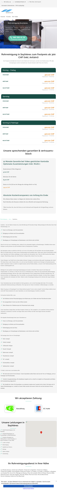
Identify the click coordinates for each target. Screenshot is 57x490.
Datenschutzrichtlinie (28, 488)
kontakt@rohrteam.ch (20, 2)
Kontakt (8, 16)
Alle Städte (15, 16)
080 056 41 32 (7, 2)
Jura (10, 219)
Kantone (3, 16)
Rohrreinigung (3, 219)
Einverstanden (28, 486)
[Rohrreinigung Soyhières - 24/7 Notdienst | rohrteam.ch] (7, 11)
